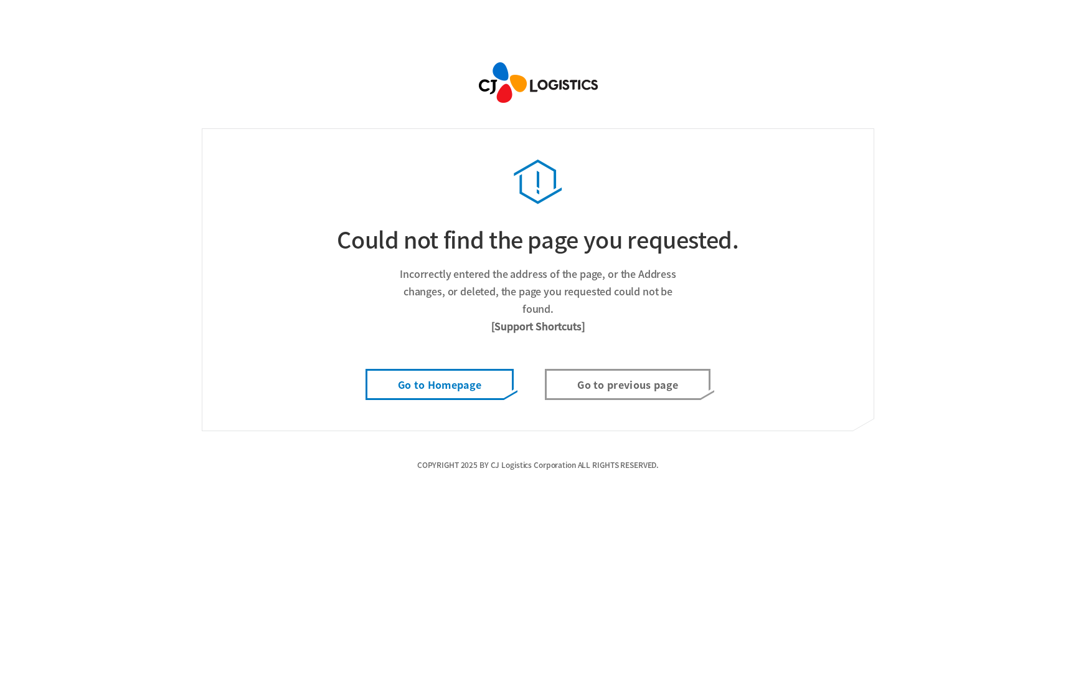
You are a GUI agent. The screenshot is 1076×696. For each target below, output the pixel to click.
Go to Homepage (439, 384)
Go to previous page (627, 384)
